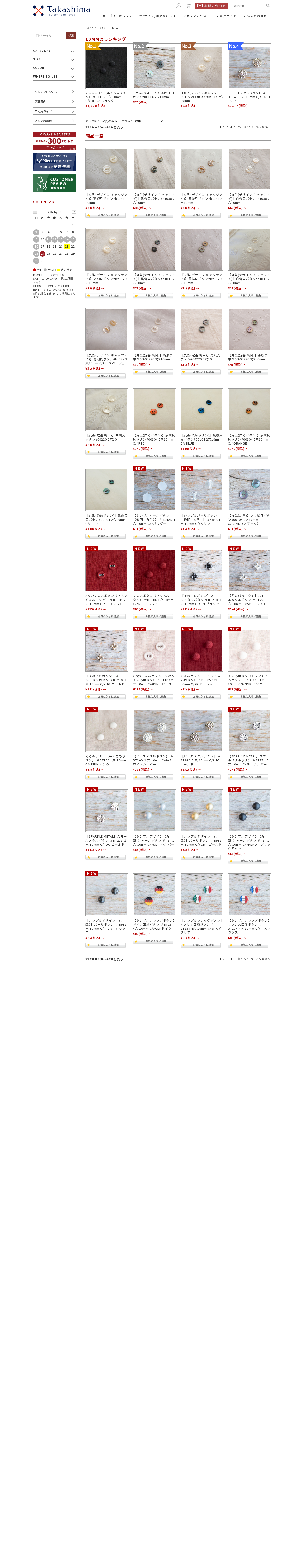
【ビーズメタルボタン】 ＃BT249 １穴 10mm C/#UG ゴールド (249, 96)
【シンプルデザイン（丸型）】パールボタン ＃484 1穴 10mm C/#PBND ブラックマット (249, 842)
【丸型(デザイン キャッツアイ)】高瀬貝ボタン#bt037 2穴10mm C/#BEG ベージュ (107, 359)
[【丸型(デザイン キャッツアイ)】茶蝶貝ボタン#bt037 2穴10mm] (201, 249)
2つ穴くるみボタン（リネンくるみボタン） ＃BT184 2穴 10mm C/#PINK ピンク (154, 680)
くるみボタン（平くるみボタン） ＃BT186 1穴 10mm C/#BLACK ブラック (106, 96)
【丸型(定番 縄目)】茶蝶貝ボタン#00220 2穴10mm (248, 357)
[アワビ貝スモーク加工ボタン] (249, 490)
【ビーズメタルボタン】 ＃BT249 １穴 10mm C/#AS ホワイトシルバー (154, 760)
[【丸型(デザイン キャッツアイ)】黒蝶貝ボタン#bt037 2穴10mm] (154, 249)
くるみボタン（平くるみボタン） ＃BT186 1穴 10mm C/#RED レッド (153, 599)
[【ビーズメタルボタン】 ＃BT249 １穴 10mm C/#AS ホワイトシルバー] (154, 730)
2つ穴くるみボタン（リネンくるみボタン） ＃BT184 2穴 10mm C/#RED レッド (106, 599)
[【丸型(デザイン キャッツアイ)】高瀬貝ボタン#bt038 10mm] (107, 169)
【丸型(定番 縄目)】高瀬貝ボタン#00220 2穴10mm (153, 357)
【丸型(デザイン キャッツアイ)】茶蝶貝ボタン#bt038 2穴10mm (201, 198)
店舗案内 (40, 101)
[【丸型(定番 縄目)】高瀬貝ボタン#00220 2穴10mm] (154, 329)
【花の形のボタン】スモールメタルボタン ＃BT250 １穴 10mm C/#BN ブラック (201, 599)
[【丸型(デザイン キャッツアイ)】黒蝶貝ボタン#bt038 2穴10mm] (154, 169)
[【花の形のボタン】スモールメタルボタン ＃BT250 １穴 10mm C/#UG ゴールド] (107, 650)
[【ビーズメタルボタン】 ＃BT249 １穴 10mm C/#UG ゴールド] (249, 67)
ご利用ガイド (43, 111)
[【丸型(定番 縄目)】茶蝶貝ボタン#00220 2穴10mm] (249, 329)
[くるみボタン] (154, 650)
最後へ (266, 127)
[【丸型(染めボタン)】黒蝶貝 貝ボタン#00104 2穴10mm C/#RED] (154, 409)
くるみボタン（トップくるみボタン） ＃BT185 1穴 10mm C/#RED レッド (200, 680)
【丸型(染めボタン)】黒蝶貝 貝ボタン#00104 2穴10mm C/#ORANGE (249, 439)
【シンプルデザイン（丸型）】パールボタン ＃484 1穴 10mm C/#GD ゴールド (201, 840)
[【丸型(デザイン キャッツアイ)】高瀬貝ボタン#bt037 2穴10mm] (201, 67)
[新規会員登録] (54, 134)
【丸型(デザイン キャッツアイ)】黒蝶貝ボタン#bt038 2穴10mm (154, 198)
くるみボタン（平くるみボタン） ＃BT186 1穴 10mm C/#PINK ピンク (106, 760)
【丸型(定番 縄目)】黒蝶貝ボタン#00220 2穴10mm (200, 357)
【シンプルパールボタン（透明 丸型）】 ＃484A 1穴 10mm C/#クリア (200, 519)
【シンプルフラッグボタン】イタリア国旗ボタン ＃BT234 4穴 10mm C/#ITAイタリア (201, 926)
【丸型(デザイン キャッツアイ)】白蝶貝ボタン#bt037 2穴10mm (249, 278)
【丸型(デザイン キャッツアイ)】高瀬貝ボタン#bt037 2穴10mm (201, 96)
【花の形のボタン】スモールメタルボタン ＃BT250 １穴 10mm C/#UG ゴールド (106, 680)
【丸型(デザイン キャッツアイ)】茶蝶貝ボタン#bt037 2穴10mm (201, 278)
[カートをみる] (188, 5)
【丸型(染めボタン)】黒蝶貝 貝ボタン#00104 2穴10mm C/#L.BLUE (107, 519)
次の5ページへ (252, 127)
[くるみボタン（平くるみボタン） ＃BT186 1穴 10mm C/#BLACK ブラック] (107, 67)
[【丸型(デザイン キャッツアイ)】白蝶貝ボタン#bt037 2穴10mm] (249, 249)
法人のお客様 (43, 121)
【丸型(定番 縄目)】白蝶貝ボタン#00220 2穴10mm (105, 437)
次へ (240, 127)
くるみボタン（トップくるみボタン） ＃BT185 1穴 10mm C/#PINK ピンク (248, 680)
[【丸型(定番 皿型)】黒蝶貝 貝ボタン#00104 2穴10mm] (154, 67)
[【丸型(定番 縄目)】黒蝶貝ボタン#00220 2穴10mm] (201, 329)
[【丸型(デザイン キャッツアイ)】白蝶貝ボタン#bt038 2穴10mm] (249, 169)
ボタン (102, 28)
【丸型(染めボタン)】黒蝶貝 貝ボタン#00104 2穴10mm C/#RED (154, 439)
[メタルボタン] (249, 730)
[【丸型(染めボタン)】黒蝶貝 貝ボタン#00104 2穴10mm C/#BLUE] (201, 409)
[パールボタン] (154, 810)
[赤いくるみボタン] (107, 570)
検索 (71, 35)
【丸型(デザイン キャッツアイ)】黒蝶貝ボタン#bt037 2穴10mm (154, 278)
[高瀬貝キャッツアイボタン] (107, 329)
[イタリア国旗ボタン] (201, 894)
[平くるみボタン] (107, 730)
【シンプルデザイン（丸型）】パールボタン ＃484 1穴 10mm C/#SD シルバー (153, 840)
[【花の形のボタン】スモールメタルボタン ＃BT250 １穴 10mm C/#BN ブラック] (201, 570)
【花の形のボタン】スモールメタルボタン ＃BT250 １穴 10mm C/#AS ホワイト (249, 599)
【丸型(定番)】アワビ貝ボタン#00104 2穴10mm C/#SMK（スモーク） (249, 519)
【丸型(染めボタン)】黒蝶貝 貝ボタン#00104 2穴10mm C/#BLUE (201, 439)
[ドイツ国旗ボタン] (154, 894)
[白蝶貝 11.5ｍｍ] (107, 409)
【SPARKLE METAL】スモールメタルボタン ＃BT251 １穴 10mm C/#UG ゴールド (106, 840)
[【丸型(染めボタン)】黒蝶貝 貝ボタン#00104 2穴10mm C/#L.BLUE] (107, 490)
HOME (89, 28)
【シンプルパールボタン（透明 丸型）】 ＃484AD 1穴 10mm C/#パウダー (154, 519)
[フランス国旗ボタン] (249, 894)
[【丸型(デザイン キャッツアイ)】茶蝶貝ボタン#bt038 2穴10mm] (201, 169)
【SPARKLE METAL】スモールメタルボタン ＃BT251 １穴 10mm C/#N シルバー (249, 760)
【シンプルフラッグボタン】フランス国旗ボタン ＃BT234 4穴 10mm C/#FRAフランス (249, 926)
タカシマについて (46, 91)
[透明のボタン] (154, 490)
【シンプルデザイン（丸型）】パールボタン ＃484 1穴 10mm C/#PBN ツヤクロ (106, 926)
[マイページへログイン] (179, 5)
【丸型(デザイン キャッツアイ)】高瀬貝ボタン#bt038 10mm (107, 198)
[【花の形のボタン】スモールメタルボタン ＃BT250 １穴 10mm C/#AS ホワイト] (249, 570)
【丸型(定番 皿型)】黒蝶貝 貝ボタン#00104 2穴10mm (153, 95)
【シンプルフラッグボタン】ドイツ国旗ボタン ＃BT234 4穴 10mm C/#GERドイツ (154, 924)
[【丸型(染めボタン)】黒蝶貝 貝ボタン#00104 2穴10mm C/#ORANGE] (249, 409)
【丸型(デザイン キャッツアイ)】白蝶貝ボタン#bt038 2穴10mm (249, 198)
